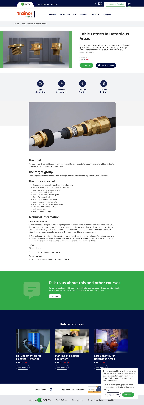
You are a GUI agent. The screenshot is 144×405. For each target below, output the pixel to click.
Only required (113, 394)
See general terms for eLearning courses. (45, 252)
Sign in (108, 14)
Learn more (23, 367)
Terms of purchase (95, 400)
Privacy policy (77, 400)
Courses (52, 14)
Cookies (111, 400)
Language (83, 57)
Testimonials (64, 14)
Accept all (128, 394)
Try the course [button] (107, 65)
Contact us (95, 14)
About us (83, 14)
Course (16, 24)
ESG (75, 14)
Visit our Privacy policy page (114, 385)
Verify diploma (61, 400)
